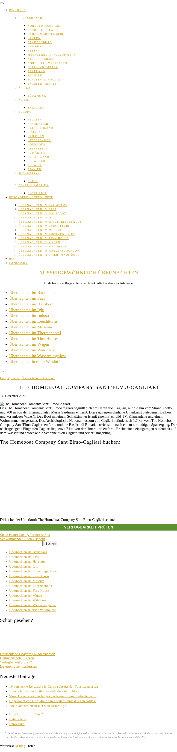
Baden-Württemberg (46, 34)
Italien (34, 132)
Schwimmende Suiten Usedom (22, 539)
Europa (24, 111)
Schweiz (35, 165)
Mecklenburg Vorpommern (52, 54)
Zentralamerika (33, 185)
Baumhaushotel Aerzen (17, 658)
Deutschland (30, 18)
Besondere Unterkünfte (31, 197)
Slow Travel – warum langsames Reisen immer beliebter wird (53, 696)
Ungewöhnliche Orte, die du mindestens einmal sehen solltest (52, 701)
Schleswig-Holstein (46, 79)
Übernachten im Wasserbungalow (49, 250)
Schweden (36, 161)
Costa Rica (37, 193)
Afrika (24, 87)
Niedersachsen (41, 58)
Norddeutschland (44, 25)
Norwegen (37, 144)
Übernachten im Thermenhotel (46, 234)
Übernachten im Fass (37, 209)
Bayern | (27, 654)
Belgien (35, 119)
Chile (33, 181)
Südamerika (29, 173)
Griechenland (40, 127)
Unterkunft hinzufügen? (26, 714)
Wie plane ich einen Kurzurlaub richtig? (37, 706)
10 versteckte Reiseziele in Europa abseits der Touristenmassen (53, 686)
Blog (13, 259)
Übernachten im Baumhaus (42, 205)
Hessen (34, 50)
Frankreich (38, 123)
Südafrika (37, 95)
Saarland (36, 71)
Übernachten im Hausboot (42, 213)
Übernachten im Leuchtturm (44, 225)
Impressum (18, 263)
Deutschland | (10, 654)
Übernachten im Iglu (37, 217)
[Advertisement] (88, 481)
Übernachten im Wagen (39, 242)
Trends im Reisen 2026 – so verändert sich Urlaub (44, 691)
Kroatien (36, 136)
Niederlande (39, 140)
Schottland (38, 156)
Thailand (36, 107)
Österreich (38, 148)
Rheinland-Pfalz (43, 67)
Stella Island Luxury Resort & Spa (25, 535)
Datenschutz (17, 719)
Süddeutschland (43, 30)
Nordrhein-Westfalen (47, 63)
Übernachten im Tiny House (43, 238)
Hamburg (36, 46)
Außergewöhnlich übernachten (88, 273)
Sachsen (35, 75)
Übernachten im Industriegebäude (50, 221)
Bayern (34, 38)
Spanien (34, 169)
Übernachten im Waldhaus (42, 246)
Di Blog (20, 746)
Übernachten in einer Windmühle (49, 254)
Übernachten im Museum (40, 230)
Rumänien (36, 152)
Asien (23, 99)
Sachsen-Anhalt (42, 83)
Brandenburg (40, 42)
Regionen (17, 10)
